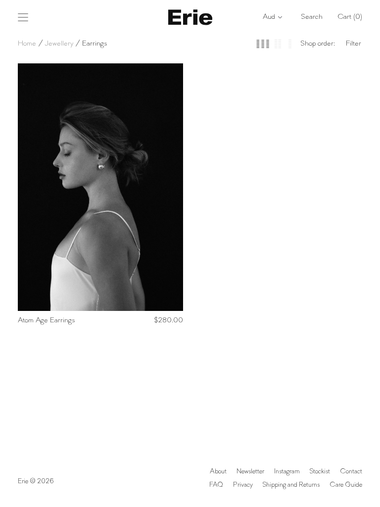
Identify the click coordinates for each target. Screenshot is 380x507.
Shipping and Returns (291, 485)
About (218, 471)
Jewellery (59, 44)
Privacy (243, 485)
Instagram (287, 471)
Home (27, 44)
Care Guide (346, 485)
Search (312, 17)
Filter (353, 44)
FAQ (216, 485)
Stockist (320, 471)
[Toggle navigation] (23, 17)
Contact (351, 471)
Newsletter (250, 471)
